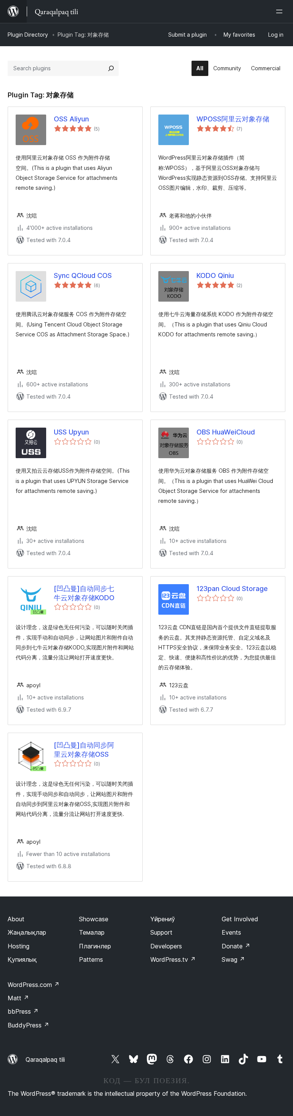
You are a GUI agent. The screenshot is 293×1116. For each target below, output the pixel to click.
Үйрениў (162, 919)
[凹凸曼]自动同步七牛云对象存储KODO (84, 593)
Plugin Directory (28, 34)
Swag (233, 959)
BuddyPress (28, 1025)
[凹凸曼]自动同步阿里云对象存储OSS (84, 749)
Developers (166, 946)
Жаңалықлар (27, 932)
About (16, 919)
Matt (18, 998)
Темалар (92, 932)
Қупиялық (22, 959)
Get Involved (240, 919)
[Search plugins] (111, 68)
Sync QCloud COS (83, 275)
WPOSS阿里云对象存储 (232, 119)
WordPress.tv (173, 959)
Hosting (18, 946)
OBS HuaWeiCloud (225, 432)
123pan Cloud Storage (232, 589)
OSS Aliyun (71, 119)
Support (161, 932)
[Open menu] (281, 11)
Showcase (93, 919)
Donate (236, 946)
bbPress (23, 1011)
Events (231, 932)
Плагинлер (95, 946)
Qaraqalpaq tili (45, 1059)
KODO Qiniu (215, 275)
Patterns (91, 959)
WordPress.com (34, 984)
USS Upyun (71, 432)
